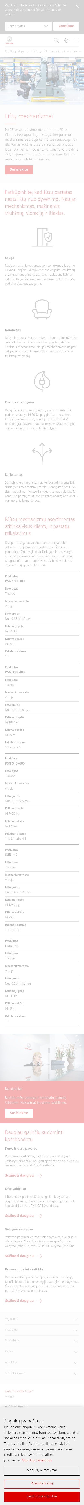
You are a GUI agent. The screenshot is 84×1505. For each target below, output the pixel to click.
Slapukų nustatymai (42, 1470)
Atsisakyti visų (42, 1483)
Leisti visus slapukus (42, 1496)
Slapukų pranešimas (37, 1460)
